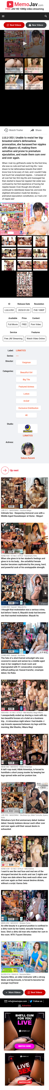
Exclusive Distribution (28, 408)
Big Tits (26, 379)
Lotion (26, 394)
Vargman (26, 362)
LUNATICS (21, 350)
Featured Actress (26, 386)
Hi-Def (26, 401)
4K (26, 415)
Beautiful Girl (26, 372)
